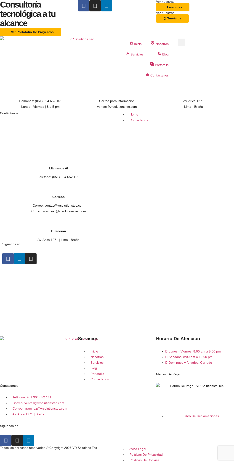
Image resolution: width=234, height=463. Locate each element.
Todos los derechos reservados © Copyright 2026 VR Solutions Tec (48, 448)
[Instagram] (95, 5)
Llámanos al (58, 168)
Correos (58, 197)
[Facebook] (83, 5)
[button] (181, 42)
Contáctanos (9, 113)
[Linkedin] (106, 5)
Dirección (58, 231)
